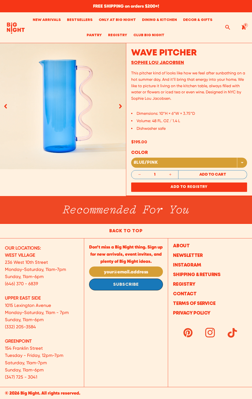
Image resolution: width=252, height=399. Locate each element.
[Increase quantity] (170, 174)
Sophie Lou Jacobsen (157, 63)
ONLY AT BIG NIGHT (117, 20)
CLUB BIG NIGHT (148, 35)
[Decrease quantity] (139, 174)
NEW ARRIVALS (47, 20)
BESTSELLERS (80, 20)
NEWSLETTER (188, 255)
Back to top (126, 231)
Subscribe (126, 284)
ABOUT (181, 246)
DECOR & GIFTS (197, 20)
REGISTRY (117, 35)
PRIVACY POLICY (191, 313)
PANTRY (94, 35)
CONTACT (184, 294)
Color (139, 153)
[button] (5, 106)
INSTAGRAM (187, 265)
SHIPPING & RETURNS (196, 275)
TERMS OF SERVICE (194, 303)
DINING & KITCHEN (159, 20)
